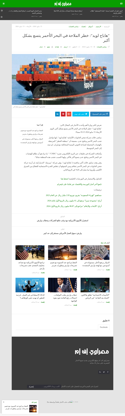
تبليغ (48, 47)
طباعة (57, 47)
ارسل (66, 47)
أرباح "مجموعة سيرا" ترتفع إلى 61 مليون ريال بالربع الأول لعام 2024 (74, 201)
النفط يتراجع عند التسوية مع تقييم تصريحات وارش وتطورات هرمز (32, 132)
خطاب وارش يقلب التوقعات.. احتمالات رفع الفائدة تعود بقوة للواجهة (65, 298)
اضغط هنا (64, 179)
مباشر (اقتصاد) (73, 26)
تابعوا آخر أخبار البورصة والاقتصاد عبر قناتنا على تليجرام (79, 184)
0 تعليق (74, 47)
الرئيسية (106, 26)
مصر (40, 16)
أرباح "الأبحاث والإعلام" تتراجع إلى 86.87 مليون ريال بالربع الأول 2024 (74, 206)
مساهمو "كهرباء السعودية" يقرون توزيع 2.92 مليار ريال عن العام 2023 (74, 195)
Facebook (104, 327)
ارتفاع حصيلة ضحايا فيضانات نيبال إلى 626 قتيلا (68, 11)
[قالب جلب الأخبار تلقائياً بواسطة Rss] (60, 402)
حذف (41, 47)
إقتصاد (83, 26)
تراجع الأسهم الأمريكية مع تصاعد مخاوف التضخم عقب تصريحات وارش (31, 265)
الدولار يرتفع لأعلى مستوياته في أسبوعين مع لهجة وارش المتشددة (32, 140)
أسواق (90, 26)
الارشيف (98, 26)
